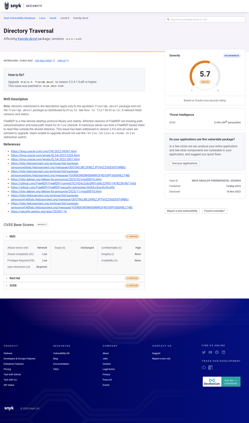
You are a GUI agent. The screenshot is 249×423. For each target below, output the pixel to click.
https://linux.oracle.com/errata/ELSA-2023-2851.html (45, 159)
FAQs (56, 369)
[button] (74, 236)
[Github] (204, 369)
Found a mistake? (214, 210)
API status (9, 385)
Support (156, 353)
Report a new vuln (161, 358)
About (106, 353)
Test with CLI (10, 379)
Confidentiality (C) (111, 247)
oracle (52, 18)
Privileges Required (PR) (20, 260)
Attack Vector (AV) (17, 247)
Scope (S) (60, 247)
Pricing (7, 369)
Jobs (105, 358)
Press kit (107, 379)
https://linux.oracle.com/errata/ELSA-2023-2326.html (45, 155)
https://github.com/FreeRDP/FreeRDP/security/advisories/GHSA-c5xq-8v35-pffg (63, 187)
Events (106, 385)
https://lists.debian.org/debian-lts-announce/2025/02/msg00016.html (56, 179)
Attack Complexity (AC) (20, 254)
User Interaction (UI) (18, 266)
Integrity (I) (107, 254)
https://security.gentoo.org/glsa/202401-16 (39, 211)
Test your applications (184, 163)
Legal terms (109, 369)
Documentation (61, 363)
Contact (107, 363)
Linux (42, 18)
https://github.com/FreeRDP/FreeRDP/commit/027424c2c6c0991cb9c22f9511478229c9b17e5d (73, 183)
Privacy (106, 374)
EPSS (172, 122)
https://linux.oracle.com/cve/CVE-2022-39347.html (44, 151)
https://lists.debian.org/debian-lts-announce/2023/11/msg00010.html (56, 191)
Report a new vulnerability (182, 210)
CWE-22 (61, 60)
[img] (53, 60)
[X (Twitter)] (204, 353)
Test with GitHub (12, 374)
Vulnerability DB (61, 353)
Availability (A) (109, 260)
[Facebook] (217, 353)
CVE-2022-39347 (43, 60)
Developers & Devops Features (19, 358)
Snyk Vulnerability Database (19, 18)
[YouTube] (210, 353)
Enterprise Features (14, 363)
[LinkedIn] (223, 353)
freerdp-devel (27, 39)
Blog (55, 358)
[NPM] (210, 369)
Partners (8, 353)
